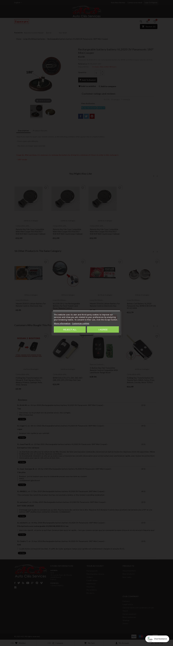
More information (62, 323)
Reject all (70, 329)
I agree (103, 329)
